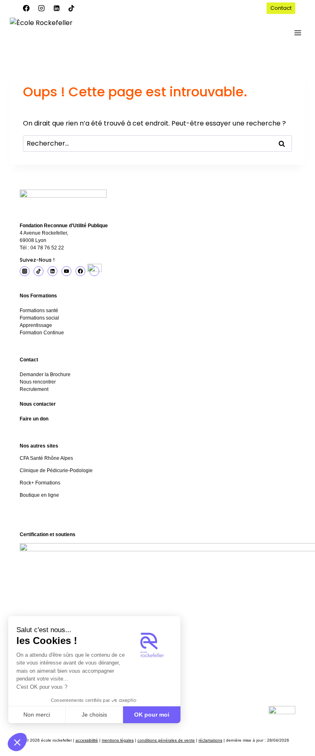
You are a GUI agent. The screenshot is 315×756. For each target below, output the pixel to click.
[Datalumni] (94, 271)
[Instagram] (41, 8)
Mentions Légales (118, 740)
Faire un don (34, 419)
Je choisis (94, 714)
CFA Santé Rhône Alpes (46, 458)
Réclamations (210, 740)
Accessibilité (86, 740)
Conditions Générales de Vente (166, 740)
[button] (17, 742)
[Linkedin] (56, 8)
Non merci (36, 714)
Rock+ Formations (40, 483)
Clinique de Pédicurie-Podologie (56, 470)
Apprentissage (36, 325)
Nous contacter (38, 404)
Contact (281, 8)
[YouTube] (66, 271)
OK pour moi (151, 714)
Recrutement (34, 389)
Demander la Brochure (45, 374)
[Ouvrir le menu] (297, 32)
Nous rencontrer (38, 382)
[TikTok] (71, 8)
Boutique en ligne (39, 495)
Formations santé (39, 310)
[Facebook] (26, 8)
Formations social (39, 318)
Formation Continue (42, 333)
